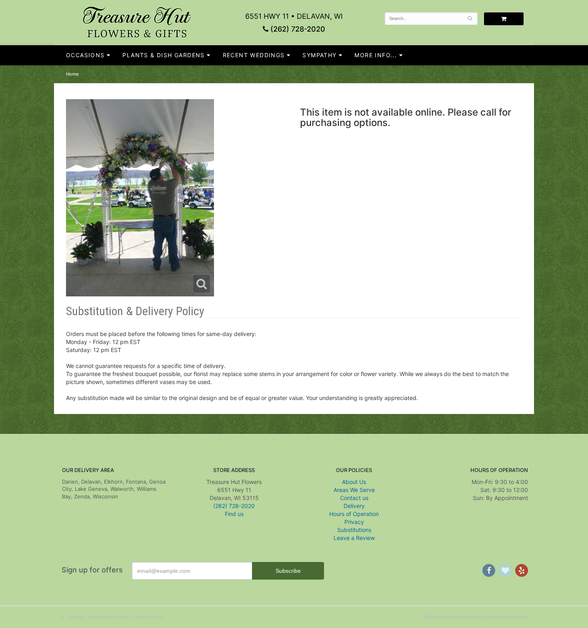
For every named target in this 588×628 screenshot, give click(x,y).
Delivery (354, 505)
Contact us (354, 497)
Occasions (85, 55)
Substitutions (354, 529)
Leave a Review (354, 537)
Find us (234, 513)
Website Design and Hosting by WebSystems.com (476, 617)
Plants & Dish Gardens (163, 55)
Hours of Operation (354, 513)
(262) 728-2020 (296, 29)
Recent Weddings (254, 55)
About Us (354, 481)
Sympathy (319, 55)
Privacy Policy (148, 617)
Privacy (354, 521)
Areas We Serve (354, 489)
